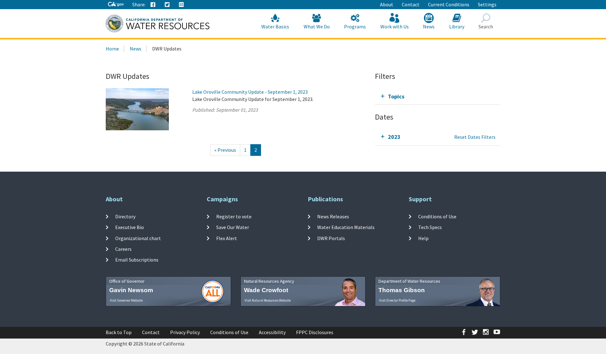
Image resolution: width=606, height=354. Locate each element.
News (429, 26)
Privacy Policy (185, 332)
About (386, 4)
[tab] (437, 96)
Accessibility (272, 332)
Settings (487, 4)
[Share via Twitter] (167, 5)
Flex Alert (226, 238)
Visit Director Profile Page (397, 300)
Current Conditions (448, 4)
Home (112, 48)
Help (423, 238)
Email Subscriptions (136, 260)
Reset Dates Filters (475, 137)
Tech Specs (430, 227)
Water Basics (275, 26)
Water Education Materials (346, 227)
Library (456, 26)
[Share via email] (181, 5)
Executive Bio (129, 227)
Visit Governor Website (126, 300)
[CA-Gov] (116, 4)
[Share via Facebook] (153, 5)
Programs (355, 26)
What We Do (317, 26)
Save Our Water (232, 227)
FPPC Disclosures (314, 332)
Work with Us (394, 26)
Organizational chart (138, 238)
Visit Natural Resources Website (268, 300)
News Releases (333, 216)
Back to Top (119, 332)
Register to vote (234, 216)
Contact (410, 4)
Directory (125, 216)
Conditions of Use (437, 216)
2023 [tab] (394, 136)
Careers (123, 249)
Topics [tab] (396, 96)
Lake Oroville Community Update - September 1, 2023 (250, 92)
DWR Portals (331, 238)
